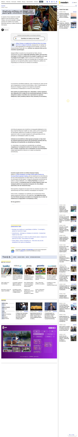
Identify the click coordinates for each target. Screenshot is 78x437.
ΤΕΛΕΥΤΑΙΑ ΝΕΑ (63, 9)
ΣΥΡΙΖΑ (15, 257)
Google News (30, 249)
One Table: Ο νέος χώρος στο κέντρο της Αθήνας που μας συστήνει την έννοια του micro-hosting (52, 277)
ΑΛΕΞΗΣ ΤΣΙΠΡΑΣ (21, 257)
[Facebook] (49, 1)
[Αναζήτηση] (76, 5)
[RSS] (47, 1)
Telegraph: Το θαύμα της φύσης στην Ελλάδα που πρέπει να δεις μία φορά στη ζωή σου (17, 277)
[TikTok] (56, 1)
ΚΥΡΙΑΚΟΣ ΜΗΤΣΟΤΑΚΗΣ (35, 257)
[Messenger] (58, 20)
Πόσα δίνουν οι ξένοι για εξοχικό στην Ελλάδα (6, 290)
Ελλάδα (19, 1)
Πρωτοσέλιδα (30, 1)
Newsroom (4, 308)
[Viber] (58, 24)
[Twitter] (54, 1)
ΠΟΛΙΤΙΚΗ (3, 5)
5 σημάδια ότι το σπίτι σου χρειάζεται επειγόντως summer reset (52, 284)
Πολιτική (8, 1)
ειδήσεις (22, 250)
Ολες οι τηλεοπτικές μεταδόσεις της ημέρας (40, 283)
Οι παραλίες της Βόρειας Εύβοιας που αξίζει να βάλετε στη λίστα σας (17, 284)
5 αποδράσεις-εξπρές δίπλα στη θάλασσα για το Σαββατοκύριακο (17, 291)
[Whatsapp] (58, 22)
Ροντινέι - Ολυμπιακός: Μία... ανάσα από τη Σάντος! (40, 291)
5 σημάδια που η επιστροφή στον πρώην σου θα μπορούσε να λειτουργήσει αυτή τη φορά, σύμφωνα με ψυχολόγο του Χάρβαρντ (29, 277)
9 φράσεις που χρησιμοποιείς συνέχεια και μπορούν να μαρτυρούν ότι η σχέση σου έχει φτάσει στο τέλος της (29, 291)
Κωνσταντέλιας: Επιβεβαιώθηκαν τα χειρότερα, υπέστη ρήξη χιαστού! (40, 277)
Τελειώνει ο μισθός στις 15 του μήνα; (5, 276)
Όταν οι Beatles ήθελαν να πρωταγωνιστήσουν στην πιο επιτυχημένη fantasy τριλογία (28, 284)
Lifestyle (36, 1)
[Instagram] (51, 1)
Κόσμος (23, 1)
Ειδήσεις (3, 1)
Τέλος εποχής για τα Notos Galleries (5, 283)
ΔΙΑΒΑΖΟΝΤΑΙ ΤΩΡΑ (16, 226)
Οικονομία (13, 1)
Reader (23, 249)
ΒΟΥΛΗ (27, 257)
